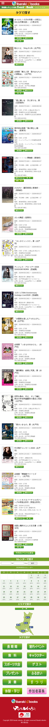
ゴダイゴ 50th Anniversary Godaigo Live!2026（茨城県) (26, 294)
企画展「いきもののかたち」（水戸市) (28, 346)
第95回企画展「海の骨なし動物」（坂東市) (26, 129)
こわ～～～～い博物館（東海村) (27, 158)
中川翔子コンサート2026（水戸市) (27, 449)
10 (45, 582)
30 (38, 598)
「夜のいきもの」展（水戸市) (26, 424)
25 (4, 598)
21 (24, 593)
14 (24, 587)
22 (31, 593)
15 (31, 587)
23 (38, 593)
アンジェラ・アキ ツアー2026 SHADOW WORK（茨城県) (26, 268)
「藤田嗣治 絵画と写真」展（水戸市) (28, 371)
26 (11, 598)
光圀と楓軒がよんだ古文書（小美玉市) (28, 527)
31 (45, 598)
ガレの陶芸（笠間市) (22, 218)
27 (17, 598)
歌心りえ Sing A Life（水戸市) (27, 48)
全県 (24, 609)
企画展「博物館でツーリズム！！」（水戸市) (25, 475)
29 (31, 598)
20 (17, 593)
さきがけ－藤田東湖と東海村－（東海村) (27, 189)
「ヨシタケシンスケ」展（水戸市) (27, 242)
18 (4, 593)
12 (11, 587)
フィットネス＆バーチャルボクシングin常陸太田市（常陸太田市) (28, 501)
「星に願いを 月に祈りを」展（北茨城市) (27, 101)
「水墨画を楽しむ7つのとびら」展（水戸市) (27, 320)
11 (4, 587)
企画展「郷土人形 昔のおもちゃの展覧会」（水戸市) (28, 73)
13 (17, 587)
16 (38, 587)
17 (45, 587)
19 (11, 593)
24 (45, 593)
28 (24, 598)
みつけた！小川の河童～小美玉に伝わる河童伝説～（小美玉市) (28, 21)
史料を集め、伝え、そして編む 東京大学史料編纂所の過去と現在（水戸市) (28, 398)
